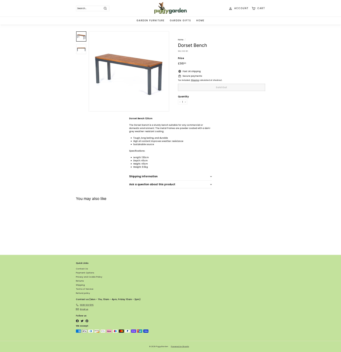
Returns (80, 280)
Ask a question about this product (152, 184)
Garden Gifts (180, 20)
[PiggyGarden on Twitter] (82, 320)
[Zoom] (129, 71)
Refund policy (83, 293)
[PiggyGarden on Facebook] (77, 320)
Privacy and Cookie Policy (89, 276)
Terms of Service (84, 289)
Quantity (183, 96)
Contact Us (82, 268)
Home (200, 20)
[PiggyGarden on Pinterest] (87, 320)
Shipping (195, 80)
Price (181, 58)
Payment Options (85, 272)
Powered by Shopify (180, 346)
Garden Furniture (151, 20)
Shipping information (143, 176)
